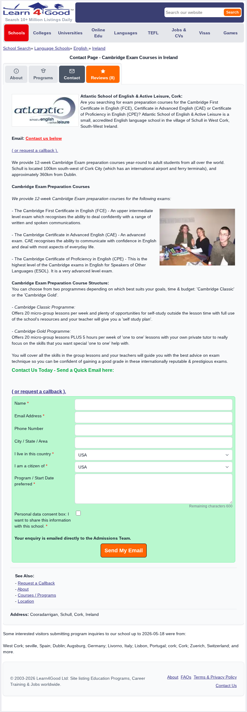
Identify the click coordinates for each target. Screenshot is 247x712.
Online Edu (98, 32)
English (81, 48)
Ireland (98, 48)
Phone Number (28, 428)
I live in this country (34, 453)
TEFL (153, 32)
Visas (204, 32)
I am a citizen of (30, 465)
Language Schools (52, 48)
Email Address (29, 415)
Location (26, 601)
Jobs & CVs (179, 32)
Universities (70, 32)
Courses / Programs (37, 595)
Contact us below (44, 138)
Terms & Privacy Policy (215, 677)
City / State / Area (31, 441)
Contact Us (226, 685)
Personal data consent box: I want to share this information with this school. (42, 520)
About (23, 589)
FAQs (186, 677)
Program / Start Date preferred (34, 480)
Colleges (42, 32)
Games (231, 32)
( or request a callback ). (35, 150)
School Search (17, 48)
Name (21, 403)
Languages (125, 32)
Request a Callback (36, 583)
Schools (16, 32)
